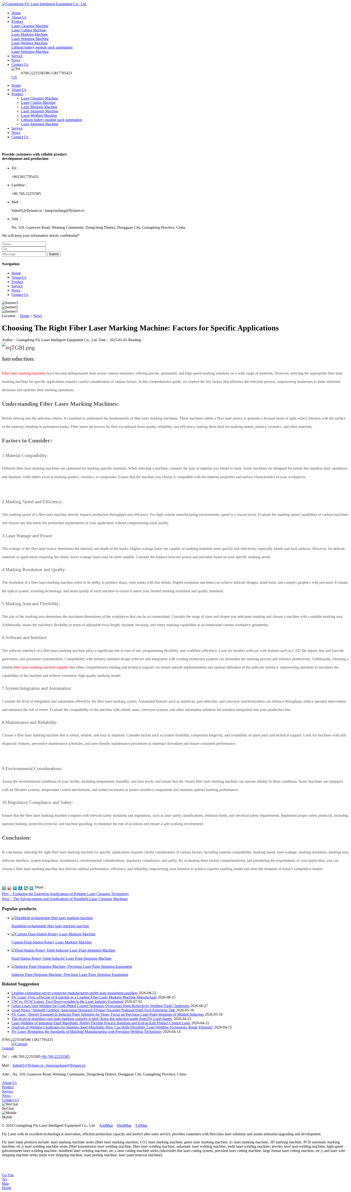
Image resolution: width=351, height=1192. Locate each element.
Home (16, 85)
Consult (8, 1048)
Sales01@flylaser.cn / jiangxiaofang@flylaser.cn (49, 1065)
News (15, 133)
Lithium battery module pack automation (51, 120)
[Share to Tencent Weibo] (15, 888)
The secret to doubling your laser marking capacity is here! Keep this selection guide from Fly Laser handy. (92, 1019)
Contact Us (19, 137)
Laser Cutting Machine (38, 103)
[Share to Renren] (20, 888)
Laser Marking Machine (39, 107)
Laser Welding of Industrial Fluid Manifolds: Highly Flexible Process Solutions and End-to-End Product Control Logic (101, 1023)
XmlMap (106, 1125)
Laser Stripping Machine (39, 111)
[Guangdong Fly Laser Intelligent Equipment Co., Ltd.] (44, 4)
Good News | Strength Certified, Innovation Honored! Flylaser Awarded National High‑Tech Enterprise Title (93, 1010)
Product (17, 94)
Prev (65, 894)
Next (65, 899)
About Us (18, 90)
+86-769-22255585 (55, 1057)
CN (14, 77)
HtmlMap (124, 1125)
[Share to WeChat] (26, 888)
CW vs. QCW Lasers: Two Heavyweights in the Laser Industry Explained (67, 1001)
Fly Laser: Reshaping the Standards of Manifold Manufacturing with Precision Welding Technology (86, 1032)
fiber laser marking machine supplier (41, 667)
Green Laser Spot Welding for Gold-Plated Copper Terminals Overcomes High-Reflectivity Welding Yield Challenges (100, 1006)
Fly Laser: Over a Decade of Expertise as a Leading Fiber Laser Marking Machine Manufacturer (84, 997)
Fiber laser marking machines (24, 373)
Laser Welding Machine (39, 115)
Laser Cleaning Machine (39, 98)
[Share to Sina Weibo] (9, 888)
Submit (54, 254)
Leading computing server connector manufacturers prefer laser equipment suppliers (74, 993)
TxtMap (141, 1125)
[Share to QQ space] (4, 888)
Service (17, 128)
